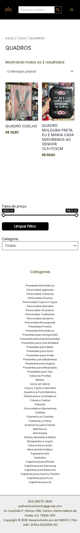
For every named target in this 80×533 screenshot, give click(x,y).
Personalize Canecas (40, 294)
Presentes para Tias (40, 371)
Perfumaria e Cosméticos (40, 396)
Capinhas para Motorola (40, 470)
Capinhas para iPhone (40, 461)
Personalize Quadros (40, 318)
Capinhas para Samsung (40, 465)
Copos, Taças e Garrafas (40, 388)
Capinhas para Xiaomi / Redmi (40, 474)
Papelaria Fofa (40, 453)
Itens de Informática (40, 449)
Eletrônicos (40, 429)
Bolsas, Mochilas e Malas (40, 437)
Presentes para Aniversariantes (40, 338)
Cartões (40, 412)
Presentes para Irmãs (40, 355)
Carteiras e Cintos (40, 421)
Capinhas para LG (40, 482)
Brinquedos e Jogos (40, 441)
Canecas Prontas (40, 375)
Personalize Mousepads (40, 322)
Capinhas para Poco (40, 478)
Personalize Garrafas (40, 306)
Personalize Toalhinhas (40, 314)
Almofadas (40, 433)
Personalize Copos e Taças (40, 302)
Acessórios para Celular (40, 425)
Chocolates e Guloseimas (40, 408)
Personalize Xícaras (40, 298)
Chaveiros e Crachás (40, 416)
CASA (21, 38)
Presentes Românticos (40, 285)
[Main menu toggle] (71, 9)
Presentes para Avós (40, 351)
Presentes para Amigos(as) (40, 334)
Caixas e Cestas (40, 400)
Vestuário (40, 457)
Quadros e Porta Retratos (40, 392)
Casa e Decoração (40, 445)
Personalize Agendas (40, 289)
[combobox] (40, 245)
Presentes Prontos (40, 326)
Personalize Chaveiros (40, 310)
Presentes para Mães (40, 347)
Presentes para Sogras (40, 363)
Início (9, 38)
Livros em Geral (40, 384)
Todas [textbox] (10, 245)
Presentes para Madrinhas (40, 359)
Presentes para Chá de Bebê (40, 343)
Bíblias (40, 380)
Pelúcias (40, 404)
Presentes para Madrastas (40, 367)
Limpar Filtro (25, 226)
